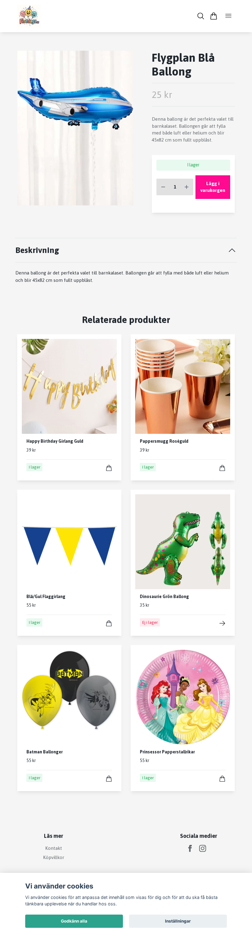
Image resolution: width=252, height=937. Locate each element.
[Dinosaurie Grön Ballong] (222, 623)
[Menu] (228, 16)
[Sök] (201, 16)
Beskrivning (37, 250)
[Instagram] (202, 848)
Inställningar (178, 921)
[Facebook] (190, 848)
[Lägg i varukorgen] (108, 468)
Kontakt (53, 848)
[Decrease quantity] (163, 187)
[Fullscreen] (75, 128)
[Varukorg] (213, 16)
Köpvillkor (53, 857)
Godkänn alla (74, 921)
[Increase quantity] (186, 187)
